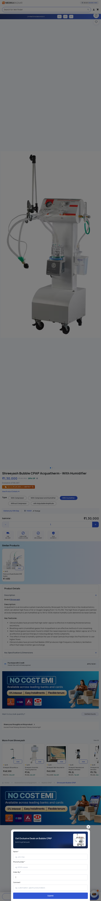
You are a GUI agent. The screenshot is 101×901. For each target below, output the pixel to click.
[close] (88, 826)
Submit (50, 895)
